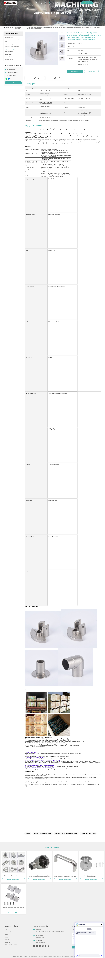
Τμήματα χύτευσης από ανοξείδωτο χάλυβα (13, 875)
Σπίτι (37, 3)
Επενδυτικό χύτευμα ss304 (88, 833)
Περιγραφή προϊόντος (55, 78)
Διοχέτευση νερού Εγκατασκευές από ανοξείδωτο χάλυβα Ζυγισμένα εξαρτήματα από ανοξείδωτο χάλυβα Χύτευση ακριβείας (39, 875)
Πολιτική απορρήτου (17, 956)
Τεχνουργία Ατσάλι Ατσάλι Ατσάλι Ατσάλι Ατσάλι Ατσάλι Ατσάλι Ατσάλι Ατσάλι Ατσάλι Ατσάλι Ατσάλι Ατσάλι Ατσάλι (65, 875)
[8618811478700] (46, 946)
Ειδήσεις (6, 939)
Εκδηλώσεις (66, 3)
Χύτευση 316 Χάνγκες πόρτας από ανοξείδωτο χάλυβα (13, 908)
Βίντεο (59, 3)
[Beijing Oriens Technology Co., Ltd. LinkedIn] (43, 946)
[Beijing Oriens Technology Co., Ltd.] (10, 3)
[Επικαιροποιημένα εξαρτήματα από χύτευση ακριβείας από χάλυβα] (91, 863)
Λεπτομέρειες (34, 78)
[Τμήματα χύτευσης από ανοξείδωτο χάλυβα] (13, 863)
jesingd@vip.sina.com (12, 72)
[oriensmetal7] (49, 946)
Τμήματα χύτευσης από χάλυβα (42, 833)
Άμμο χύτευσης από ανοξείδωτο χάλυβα (66, 833)
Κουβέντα (88, 3)
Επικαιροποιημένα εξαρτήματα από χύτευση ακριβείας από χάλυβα (91, 875)
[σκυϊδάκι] (9, 79)
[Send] (101, 955)
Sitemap (25, 956)
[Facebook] (40, 946)
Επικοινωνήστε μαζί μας (74, 3)
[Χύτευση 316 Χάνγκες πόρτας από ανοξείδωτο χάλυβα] (13, 895)
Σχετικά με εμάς (44, 3)
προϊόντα (51, 3)
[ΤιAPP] (5, 79)
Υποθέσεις (7, 942)
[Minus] (101, 924)
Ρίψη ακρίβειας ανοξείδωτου (18, 28)
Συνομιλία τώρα (13, 82)
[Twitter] (37, 946)
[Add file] (77, 955)
